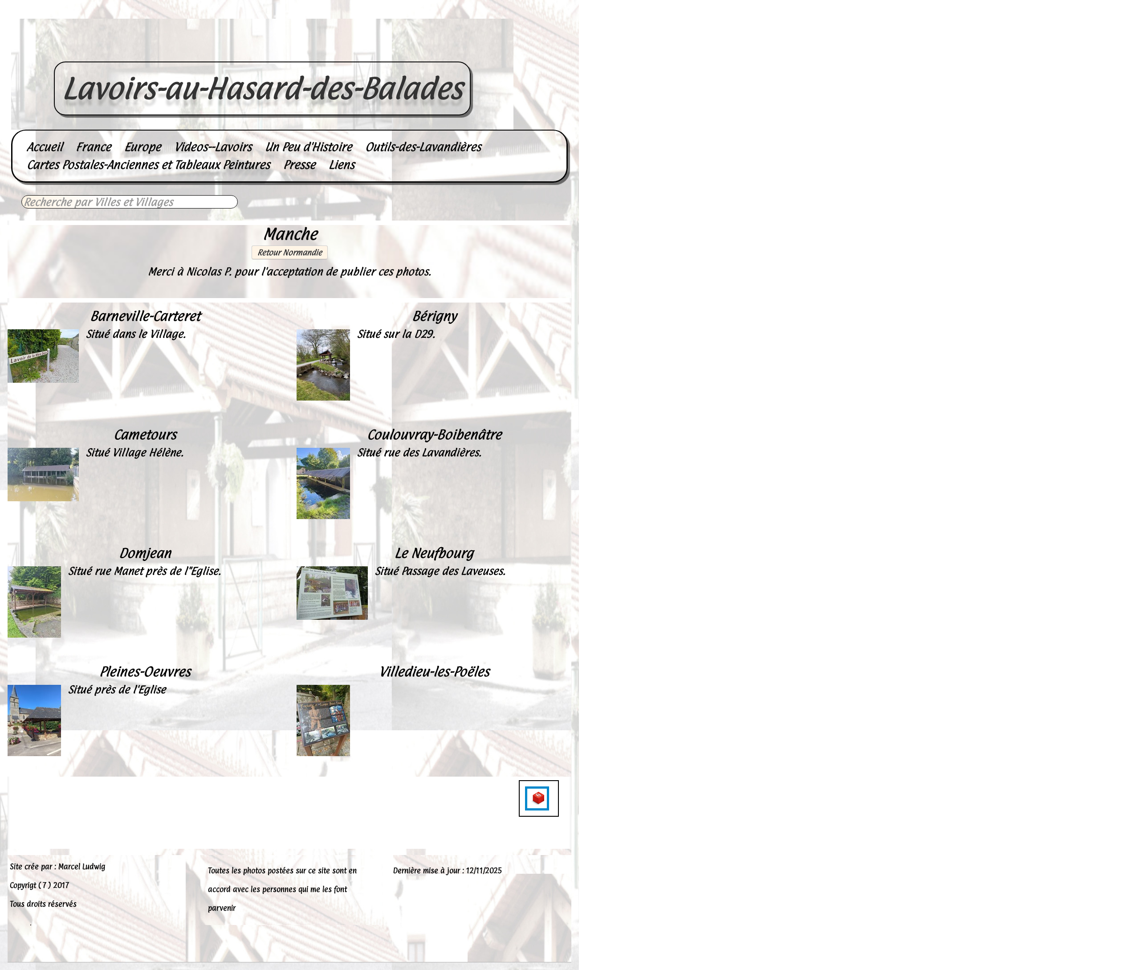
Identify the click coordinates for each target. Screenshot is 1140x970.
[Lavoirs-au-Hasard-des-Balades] (262, 51)
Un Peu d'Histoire (308, 147)
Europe (142, 147)
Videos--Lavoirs (213, 147)
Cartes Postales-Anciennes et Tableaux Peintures (148, 165)
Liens (341, 165)
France (93, 147)
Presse (299, 165)
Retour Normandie (289, 252)
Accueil (44, 147)
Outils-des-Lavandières (423, 147)
